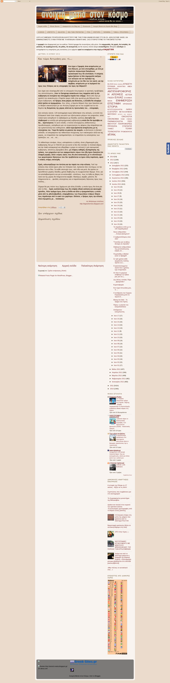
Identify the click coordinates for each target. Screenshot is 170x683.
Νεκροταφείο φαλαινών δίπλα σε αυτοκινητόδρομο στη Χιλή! (119, 526)
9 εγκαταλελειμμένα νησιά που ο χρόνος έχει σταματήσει (121, 268)
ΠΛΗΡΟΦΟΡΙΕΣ (125, 124)
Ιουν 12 (117, 331)
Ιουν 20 (117, 218)
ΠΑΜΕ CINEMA (126, 119)
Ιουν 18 (117, 224)
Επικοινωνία (86, 26)
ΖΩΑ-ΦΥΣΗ (61, 32)
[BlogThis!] (61, 207)
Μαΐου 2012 (116, 369)
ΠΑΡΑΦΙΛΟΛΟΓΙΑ (115, 121)
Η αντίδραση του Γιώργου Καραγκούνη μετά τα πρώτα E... (122, 295)
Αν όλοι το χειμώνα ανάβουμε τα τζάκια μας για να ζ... (121, 275)
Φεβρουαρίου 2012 (119, 379)
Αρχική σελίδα (42, 26)
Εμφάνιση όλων (127, 475)
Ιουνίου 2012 (116, 184)
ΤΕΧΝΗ (128, 128)
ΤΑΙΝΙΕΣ (111, 129)
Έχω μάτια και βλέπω (117, 434)
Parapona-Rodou (115, 397)
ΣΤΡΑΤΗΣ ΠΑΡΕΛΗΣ (116, 463)
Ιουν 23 (117, 209)
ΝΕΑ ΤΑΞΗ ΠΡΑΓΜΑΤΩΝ (76, 32)
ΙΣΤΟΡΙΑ (112, 106)
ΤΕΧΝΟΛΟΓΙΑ (114, 131)
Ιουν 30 (117, 187)
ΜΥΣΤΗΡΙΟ (96, 32)
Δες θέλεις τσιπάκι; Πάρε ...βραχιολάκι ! (122, 281)
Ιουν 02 (117, 362)
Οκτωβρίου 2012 (118, 172)
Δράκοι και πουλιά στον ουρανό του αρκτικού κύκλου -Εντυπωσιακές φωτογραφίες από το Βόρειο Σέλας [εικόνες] (120, 507)
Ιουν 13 (117, 328)
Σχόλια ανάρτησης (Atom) (57, 271)
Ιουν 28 (117, 193)
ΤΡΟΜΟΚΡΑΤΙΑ (126, 132)
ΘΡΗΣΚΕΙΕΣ (127, 104)
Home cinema (117, 84)
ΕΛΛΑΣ (119, 97)
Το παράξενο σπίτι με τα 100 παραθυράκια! (122, 228)
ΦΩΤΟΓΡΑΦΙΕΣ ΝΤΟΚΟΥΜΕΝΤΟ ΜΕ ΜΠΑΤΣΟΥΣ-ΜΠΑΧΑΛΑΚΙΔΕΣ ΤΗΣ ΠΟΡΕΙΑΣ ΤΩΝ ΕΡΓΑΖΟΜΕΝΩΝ (119, 545)
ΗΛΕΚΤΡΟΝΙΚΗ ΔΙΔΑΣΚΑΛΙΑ (115, 416)
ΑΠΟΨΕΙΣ (117, 94)
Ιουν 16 (117, 319)
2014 (112, 157)
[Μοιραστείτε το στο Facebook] (64, 207)
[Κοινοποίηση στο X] (63, 207)
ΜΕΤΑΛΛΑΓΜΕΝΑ (125, 112)
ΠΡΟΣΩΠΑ (112, 126)
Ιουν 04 (117, 356)
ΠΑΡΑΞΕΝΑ (106, 32)
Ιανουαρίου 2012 (118, 382)
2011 (112, 386)
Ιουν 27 (117, 196)
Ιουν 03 (117, 359)
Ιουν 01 (117, 365)
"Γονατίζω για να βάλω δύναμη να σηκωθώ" (121, 243)
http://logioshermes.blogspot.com (91, 204)
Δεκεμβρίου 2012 (118, 165)
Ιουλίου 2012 (116, 181)
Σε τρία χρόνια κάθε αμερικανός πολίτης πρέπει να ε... (121, 261)
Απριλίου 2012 (117, 372)
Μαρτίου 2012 (117, 375)
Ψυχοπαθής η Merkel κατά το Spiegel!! (120, 255)
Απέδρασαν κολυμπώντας (119, 311)
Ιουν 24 (117, 205)
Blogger (97, 676)
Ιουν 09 (117, 340)
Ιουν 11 (116, 334)
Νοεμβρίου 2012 (118, 169)
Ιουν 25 (117, 202)
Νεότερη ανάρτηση (47, 266)
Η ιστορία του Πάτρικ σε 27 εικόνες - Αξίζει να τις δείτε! (117, 486)
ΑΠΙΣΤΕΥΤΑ (51, 32)
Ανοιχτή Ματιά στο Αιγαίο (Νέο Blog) (105, 26)
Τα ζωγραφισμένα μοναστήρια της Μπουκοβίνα (118, 499)
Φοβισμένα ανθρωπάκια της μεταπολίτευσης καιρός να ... (122, 249)
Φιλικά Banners (55, 26)
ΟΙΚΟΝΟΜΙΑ (113, 119)
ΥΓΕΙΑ (88, 32)
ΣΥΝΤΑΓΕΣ (127, 126)
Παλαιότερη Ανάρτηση (92, 266)
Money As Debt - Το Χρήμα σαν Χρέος (120, 301)
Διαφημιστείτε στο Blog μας (71, 26)
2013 (112, 160)
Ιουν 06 (117, 350)
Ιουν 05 (117, 353)
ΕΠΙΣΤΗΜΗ (114, 103)
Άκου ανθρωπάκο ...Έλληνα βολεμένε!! (121, 233)
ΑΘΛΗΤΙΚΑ (121, 86)
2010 (112, 389)
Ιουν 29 (117, 190)
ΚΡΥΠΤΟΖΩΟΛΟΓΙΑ (115, 109)
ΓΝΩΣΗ (111, 98)
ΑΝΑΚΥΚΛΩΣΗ (113, 89)
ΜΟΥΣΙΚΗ (112, 114)
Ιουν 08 (117, 344)
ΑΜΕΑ (130, 86)
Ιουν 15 (117, 322)
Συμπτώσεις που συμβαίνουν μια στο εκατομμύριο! (119, 493)
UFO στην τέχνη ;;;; (122, 532)
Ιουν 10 (117, 337)
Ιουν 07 (117, 347)
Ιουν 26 (117, 199)
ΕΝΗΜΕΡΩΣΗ (124, 100)
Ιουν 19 (117, 221)
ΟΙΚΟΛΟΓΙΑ (127, 116)
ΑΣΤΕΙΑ (128, 95)
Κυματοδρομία (118, 285)
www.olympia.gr (115, 450)
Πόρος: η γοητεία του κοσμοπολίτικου (120, 306)
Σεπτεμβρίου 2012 (118, 175)
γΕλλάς (112, 134)
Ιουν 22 (117, 212)
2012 (112, 163)
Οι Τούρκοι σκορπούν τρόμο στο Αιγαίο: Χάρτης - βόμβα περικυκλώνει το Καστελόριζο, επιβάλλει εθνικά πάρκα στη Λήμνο (119, 404)
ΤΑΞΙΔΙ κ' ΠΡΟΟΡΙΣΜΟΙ (120, 32)
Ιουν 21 (117, 215)
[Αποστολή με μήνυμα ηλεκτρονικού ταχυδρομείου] (59, 207)
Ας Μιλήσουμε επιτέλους (95, 201)
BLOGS (110, 84)
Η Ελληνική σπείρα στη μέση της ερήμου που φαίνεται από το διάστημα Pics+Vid (123, 518)
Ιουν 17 (117, 316)
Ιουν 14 (117, 325)
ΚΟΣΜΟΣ (41, 32)
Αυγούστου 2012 (118, 178)
